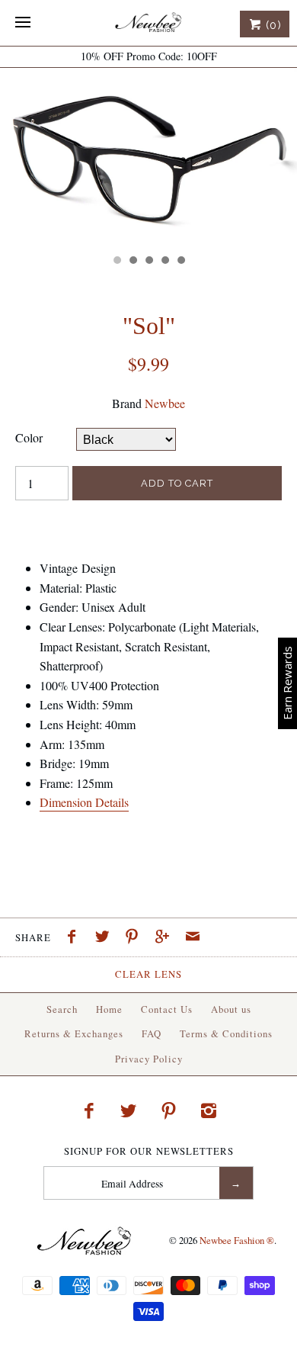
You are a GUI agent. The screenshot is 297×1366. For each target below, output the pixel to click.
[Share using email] (193, 938)
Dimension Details (84, 802)
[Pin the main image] (135, 938)
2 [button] (132, 261)
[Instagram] (208, 1110)
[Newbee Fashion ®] (148, 23)
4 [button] (164, 261)
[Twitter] (128, 1110)
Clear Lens (148, 974)
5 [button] (180, 261)
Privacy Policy (149, 1058)
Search (62, 1009)
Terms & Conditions (226, 1033)
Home (109, 1009)
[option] (148, 157)
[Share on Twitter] (106, 938)
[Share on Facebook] (75, 938)
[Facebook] (88, 1110)
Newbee (165, 403)
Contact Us (167, 1009)
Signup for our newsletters (149, 1151)
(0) (272, 25)
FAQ (151, 1033)
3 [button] (148, 261)
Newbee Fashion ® (237, 1240)
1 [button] (116, 261)
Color (29, 437)
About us (231, 1009)
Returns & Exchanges (73, 1033)
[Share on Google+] (166, 938)
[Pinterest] (169, 1110)
